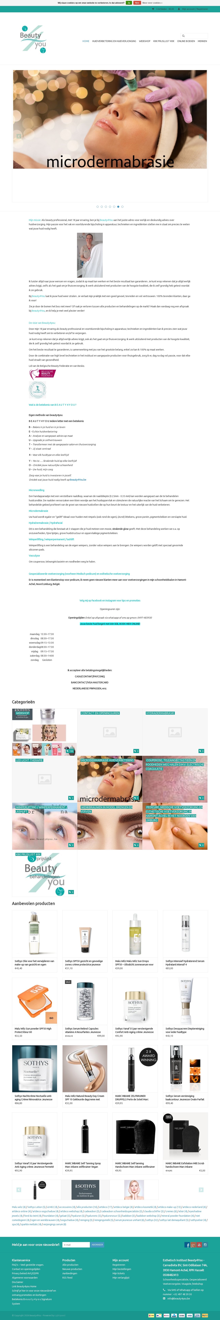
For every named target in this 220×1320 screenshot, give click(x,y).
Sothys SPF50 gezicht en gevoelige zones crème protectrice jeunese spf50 (84, 963)
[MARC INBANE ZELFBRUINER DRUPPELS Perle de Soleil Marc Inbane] (135, 1068)
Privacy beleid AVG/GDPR (25, 1273)
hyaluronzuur (111, 1215)
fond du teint (32, 1215)
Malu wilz (19, 1207)
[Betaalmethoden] (151, 1315)
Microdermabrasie (38, 511)
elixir (183, 1211)
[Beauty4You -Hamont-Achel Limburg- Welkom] (33, 38)
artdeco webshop (71, 1211)
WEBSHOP (144, 41)
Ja (129, 3)
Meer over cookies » (152, 3)
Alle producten (70, 1264)
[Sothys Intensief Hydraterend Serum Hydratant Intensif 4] (185, 933)
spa (15, 1224)
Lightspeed (60, 1315)
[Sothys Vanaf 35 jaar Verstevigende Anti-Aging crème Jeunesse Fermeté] (34, 1136)
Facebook (97, 600)
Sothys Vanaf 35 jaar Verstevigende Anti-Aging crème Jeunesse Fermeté (34, 1165)
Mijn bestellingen (122, 1269)
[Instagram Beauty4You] (205, 1245)
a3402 (52, 1207)
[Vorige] (18, 136)
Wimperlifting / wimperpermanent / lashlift (51, 539)
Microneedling (36, 490)
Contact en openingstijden (26, 1269)
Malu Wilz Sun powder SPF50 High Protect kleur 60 (33, 1030)
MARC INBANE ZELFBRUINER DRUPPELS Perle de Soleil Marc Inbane (131, 1098)
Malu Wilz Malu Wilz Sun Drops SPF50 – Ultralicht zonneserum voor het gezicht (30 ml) (134, 963)
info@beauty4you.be (179, 1298)
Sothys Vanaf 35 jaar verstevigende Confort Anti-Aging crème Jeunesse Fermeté (134, 1030)
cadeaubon (91, 1211)
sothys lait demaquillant (174, 1220)
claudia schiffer (154, 1211)
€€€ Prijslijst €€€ (163, 41)
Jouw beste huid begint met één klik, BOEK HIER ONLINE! (110, 623)
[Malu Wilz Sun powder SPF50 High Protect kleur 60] (34, 1001)
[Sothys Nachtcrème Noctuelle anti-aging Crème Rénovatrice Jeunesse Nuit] (34, 1068)
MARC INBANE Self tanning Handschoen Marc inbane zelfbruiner (135, 1165)
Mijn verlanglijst (121, 1277)
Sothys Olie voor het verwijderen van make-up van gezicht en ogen (34, 963)
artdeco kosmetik (145, 1207)
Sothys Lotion (36, 1207)
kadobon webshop (148, 1215)
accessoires (67, 1207)
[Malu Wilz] (134, 1190)
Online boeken (186, 41)
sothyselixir (198, 1220)
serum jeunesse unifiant (129, 1220)
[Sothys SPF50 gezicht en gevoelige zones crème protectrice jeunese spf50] (85, 933)
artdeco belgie (123, 1207)
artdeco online (21, 1211)
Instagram (111, 600)
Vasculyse (34, 555)
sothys (152, 1220)
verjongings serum (54, 1224)
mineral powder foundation (178, 1215)
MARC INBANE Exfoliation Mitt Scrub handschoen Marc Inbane (185, 1165)
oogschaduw (69, 1220)
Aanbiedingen (69, 1273)
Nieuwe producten (72, 1269)
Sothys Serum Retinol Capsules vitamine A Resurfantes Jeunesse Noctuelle (83, 1030)
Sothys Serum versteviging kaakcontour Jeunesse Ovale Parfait (185, 1098)
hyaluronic (93, 1215)
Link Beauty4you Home (24, 1286)
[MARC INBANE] (36, 1190)
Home (85, 41)
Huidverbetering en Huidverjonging (114, 41)
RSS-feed (67, 1277)
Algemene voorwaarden (25, 1277)
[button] (110, 647)
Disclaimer (17, 1282)
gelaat (65, 1215)
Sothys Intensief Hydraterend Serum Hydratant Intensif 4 (185, 963)
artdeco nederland (194, 1207)
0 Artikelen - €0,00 (165, 9)
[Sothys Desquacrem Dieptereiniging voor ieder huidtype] (185, 1001)
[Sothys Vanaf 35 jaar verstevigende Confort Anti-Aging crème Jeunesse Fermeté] (135, 1001)
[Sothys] (85, 1190)
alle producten (87, 1207)
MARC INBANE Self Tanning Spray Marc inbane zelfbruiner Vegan (83, 1165)
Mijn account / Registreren (195, 9)
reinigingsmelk (103, 1220)
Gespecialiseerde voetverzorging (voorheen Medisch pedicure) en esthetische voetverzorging (79, 573)
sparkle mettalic (31, 1224)
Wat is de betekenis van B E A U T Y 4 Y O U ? (52, 404)
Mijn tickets (119, 1273)
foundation (50, 1215)
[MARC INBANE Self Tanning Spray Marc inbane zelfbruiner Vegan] (85, 1136)
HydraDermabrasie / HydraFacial (46, 523)
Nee (137, 3)
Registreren (119, 1264)
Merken (202, 41)
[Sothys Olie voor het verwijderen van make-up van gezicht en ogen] (34, 933)
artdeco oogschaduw (45, 1211)
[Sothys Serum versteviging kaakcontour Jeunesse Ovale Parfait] (185, 1068)
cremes (171, 1211)
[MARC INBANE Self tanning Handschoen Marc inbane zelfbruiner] (135, 1136)
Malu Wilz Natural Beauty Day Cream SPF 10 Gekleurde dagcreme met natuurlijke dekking (84, 1098)
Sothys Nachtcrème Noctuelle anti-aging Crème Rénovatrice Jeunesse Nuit (33, 1098)
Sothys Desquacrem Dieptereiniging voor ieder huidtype (185, 1030)
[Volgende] (201, 136)
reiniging (86, 1220)
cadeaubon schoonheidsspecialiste (121, 1211)
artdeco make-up (169, 1207)
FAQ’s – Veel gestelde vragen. (28, 1264)
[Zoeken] (182, 36)
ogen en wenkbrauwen (45, 1220)
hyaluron (78, 1215)
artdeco (105, 1207)
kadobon (128, 1215)
